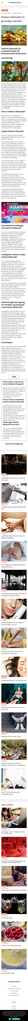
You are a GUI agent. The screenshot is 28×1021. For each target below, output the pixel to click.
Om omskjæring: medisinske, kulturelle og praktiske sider (13, 566)
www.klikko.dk (15, 995)
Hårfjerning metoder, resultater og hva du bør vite (13, 708)
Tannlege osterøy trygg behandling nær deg (13, 508)
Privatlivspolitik (16, 1019)
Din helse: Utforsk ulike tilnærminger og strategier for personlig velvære (13, 861)
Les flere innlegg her (14, 444)
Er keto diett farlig (6, 918)
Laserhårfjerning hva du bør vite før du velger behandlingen (13, 537)
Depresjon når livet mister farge (11, 736)
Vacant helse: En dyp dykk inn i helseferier (14, 890)
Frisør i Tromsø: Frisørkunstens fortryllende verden (10, 793)
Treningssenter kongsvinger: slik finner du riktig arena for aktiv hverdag (14, 595)
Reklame (14, 1006)
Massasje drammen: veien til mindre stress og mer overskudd (12, 652)
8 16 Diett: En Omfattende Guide (11, 945)
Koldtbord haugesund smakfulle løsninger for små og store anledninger (13, 764)
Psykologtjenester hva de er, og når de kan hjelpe (13, 479)
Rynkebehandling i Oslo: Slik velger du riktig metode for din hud (12, 623)
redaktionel (4, 10)
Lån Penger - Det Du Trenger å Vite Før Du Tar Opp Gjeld (13, 832)
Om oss (14, 1008)
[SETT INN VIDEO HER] (7, 973)
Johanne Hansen (17, 13)
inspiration (4, 474)
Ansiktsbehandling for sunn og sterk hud (13, 680)
